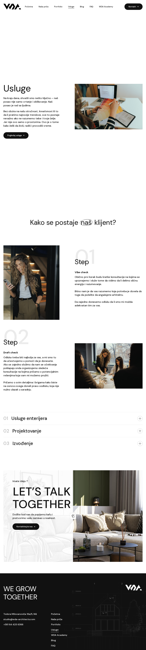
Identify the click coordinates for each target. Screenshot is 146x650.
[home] (12, 6)
